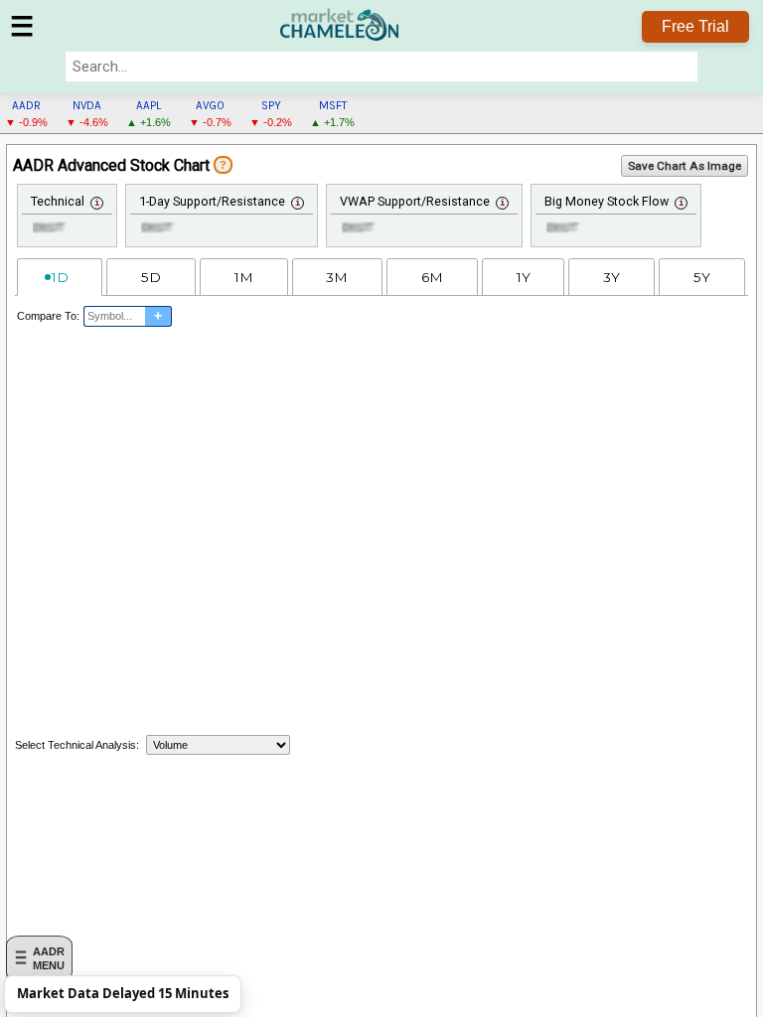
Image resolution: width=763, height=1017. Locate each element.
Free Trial (695, 26)
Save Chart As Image (684, 166)
